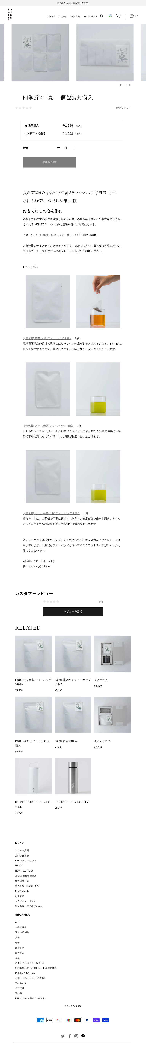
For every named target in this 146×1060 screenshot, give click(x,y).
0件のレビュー (123, 108)
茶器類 (18, 993)
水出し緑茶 (57, 235)
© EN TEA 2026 (73, 1006)
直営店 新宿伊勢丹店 (25, 876)
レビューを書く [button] (73, 611)
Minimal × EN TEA (25, 973)
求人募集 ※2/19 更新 (27, 886)
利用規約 (19, 896)
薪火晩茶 (19, 953)
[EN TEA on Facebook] (70, 1037)
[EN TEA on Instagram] (76, 1037)
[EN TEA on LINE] (83, 1037)
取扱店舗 (75, 16)
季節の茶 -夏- (22, 932)
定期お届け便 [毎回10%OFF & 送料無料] (36, 968)
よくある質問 (22, 850)
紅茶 (17, 958)
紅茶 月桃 (42, 235)
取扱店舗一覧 (22, 881)
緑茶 (17, 942)
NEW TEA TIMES (24, 871)
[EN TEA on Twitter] (63, 1037)
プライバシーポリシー (26, 901)
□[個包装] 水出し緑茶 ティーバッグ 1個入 (48, 425)
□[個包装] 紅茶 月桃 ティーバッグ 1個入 (47, 338)
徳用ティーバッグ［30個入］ (30, 963)
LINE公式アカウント (25, 860)
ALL (17, 922)
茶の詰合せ (21, 983)
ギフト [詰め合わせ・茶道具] (30, 978)
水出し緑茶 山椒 (77, 235)
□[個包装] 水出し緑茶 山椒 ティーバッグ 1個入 (51, 513)
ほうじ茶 (19, 947)
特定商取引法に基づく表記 (29, 906)
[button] (121, 85)
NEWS (51, 16)
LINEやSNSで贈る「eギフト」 (31, 998)
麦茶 (17, 937)
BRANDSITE (90, 16)
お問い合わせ (22, 855)
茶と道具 (19, 988)
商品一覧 (62, 16)
